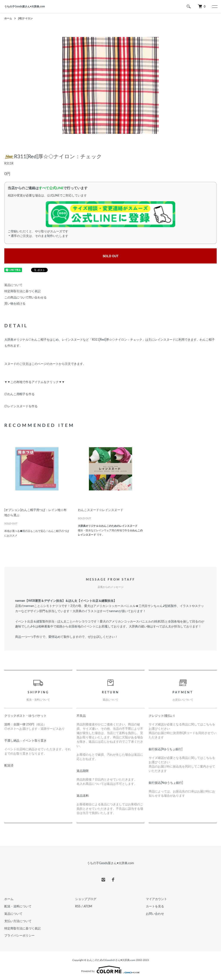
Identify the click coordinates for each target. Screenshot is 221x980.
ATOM (88, 906)
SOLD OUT (110, 256)
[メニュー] (214, 6)
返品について (13, 285)
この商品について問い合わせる (25, 297)
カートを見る (155, 906)
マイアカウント (156, 899)
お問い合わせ (155, 913)
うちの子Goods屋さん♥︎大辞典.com (24, 6)
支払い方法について (18, 921)
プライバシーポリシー (19, 935)
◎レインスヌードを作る (21, 406)
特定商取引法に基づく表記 (22, 291)
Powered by (88, 971)
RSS (78, 906)
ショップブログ (85, 899)
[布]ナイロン (25, 18)
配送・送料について (18, 906)
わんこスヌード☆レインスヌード (100, 510)
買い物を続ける (14, 303)
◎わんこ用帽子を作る (19, 394)
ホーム (8, 18)
